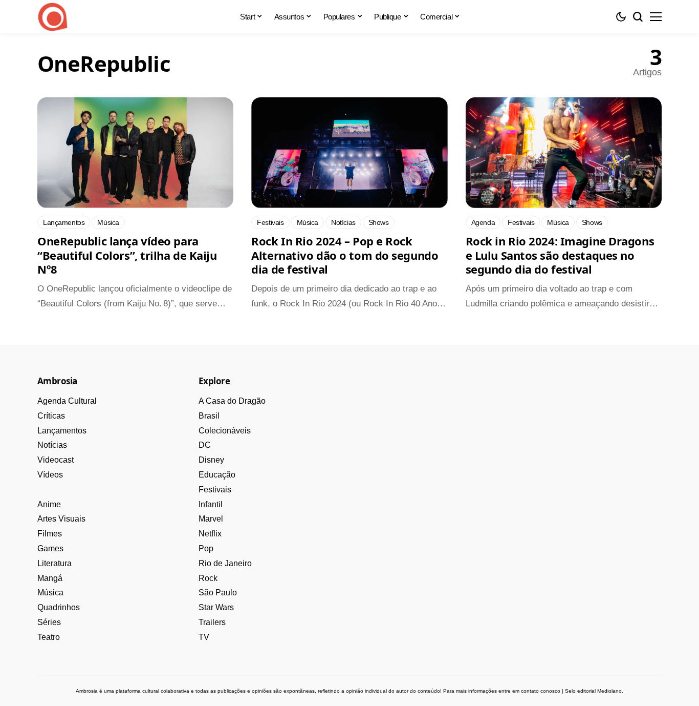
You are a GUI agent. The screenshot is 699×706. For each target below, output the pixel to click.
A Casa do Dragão (232, 401)
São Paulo (218, 592)
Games (50, 548)
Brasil (209, 415)
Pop (206, 548)
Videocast (55, 459)
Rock (208, 578)
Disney (211, 459)
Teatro (48, 637)
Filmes (49, 533)
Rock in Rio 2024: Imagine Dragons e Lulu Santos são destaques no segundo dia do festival (560, 255)
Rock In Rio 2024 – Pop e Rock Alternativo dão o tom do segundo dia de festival (344, 255)
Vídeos (50, 474)
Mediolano (609, 691)
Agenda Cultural (67, 401)
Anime (49, 504)
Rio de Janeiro (225, 563)
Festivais (215, 489)
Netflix (210, 533)
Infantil (211, 504)
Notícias (52, 445)
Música (50, 592)
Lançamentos (61, 430)
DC (205, 445)
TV (204, 637)
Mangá (49, 578)
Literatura (54, 563)
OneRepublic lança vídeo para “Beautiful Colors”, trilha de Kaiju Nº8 (127, 255)
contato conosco (540, 691)
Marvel (211, 518)
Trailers (212, 622)
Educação (217, 474)
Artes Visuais (61, 518)
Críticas (51, 415)
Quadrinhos (58, 607)
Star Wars (216, 607)
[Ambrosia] (52, 17)
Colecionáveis (225, 430)
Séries (49, 622)
